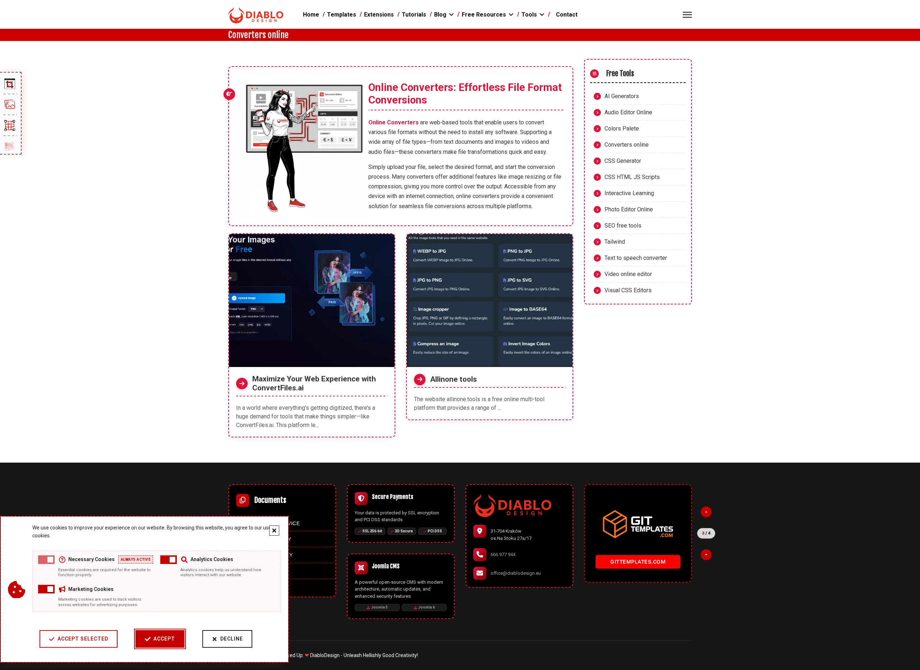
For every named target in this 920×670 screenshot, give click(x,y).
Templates (341, 14)
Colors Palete (621, 128)
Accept (164, 639)
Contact (567, 14)
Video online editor (628, 274)
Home (311, 14)
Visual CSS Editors (628, 290)
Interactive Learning (629, 193)
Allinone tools (453, 379)
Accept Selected (83, 639)
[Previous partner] (706, 511)
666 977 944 (503, 554)
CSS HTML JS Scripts (632, 177)
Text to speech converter (635, 257)
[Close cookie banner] (274, 531)
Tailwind (614, 241)
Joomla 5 (379, 607)
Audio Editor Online (628, 112)
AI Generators (621, 96)
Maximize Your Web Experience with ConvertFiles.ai (314, 383)
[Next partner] (706, 554)
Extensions (379, 14)
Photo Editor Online (628, 209)
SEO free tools (622, 225)
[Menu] (687, 14)
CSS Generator (622, 160)
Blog (440, 14)
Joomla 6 (426, 607)
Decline (231, 639)
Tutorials (414, 14)
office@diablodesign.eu (516, 573)
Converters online (626, 144)
